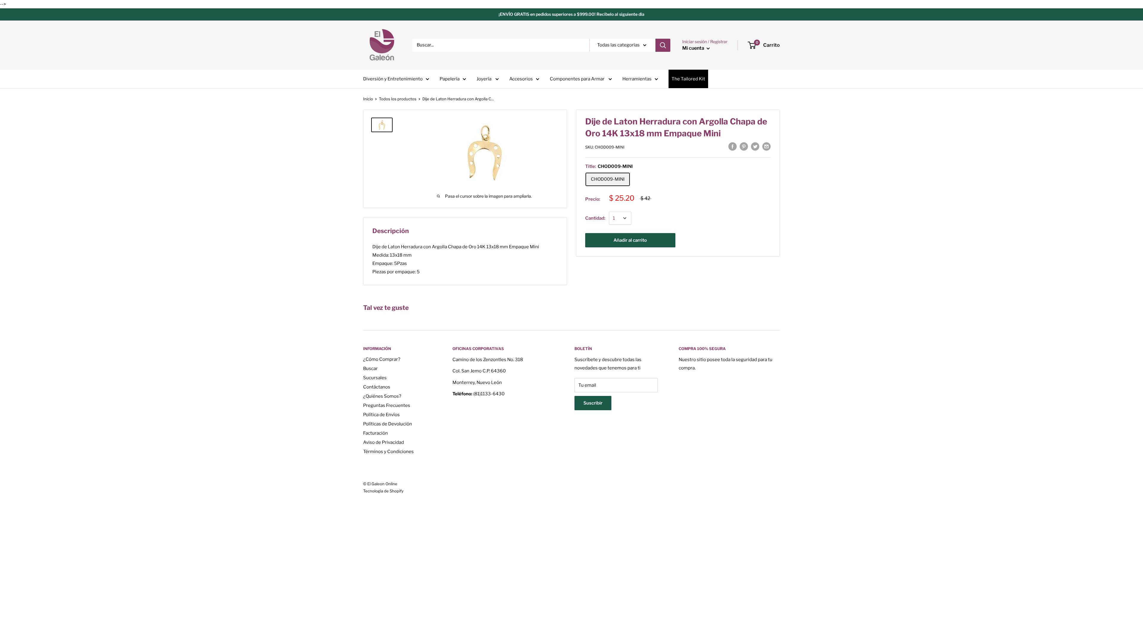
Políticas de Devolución (387, 424)
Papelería (450, 79)
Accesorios (521, 79)
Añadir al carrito (630, 240)
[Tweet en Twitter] (755, 146)
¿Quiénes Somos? (382, 396)
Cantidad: (595, 218)
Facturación (375, 433)
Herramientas (637, 79)
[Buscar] (662, 45)
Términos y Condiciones (388, 451)
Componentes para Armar (577, 79)
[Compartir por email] (766, 146)
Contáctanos (376, 387)
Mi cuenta (693, 48)
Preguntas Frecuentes (386, 405)
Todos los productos (397, 98)
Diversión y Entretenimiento (393, 79)
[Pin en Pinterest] (744, 146)
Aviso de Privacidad (383, 442)
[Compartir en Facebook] (732, 146)
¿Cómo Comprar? (381, 359)
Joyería (484, 79)
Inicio (368, 98)
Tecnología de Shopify (383, 491)
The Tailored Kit (688, 79)
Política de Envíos (381, 414)
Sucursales (375, 377)
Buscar (370, 368)
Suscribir (592, 403)
